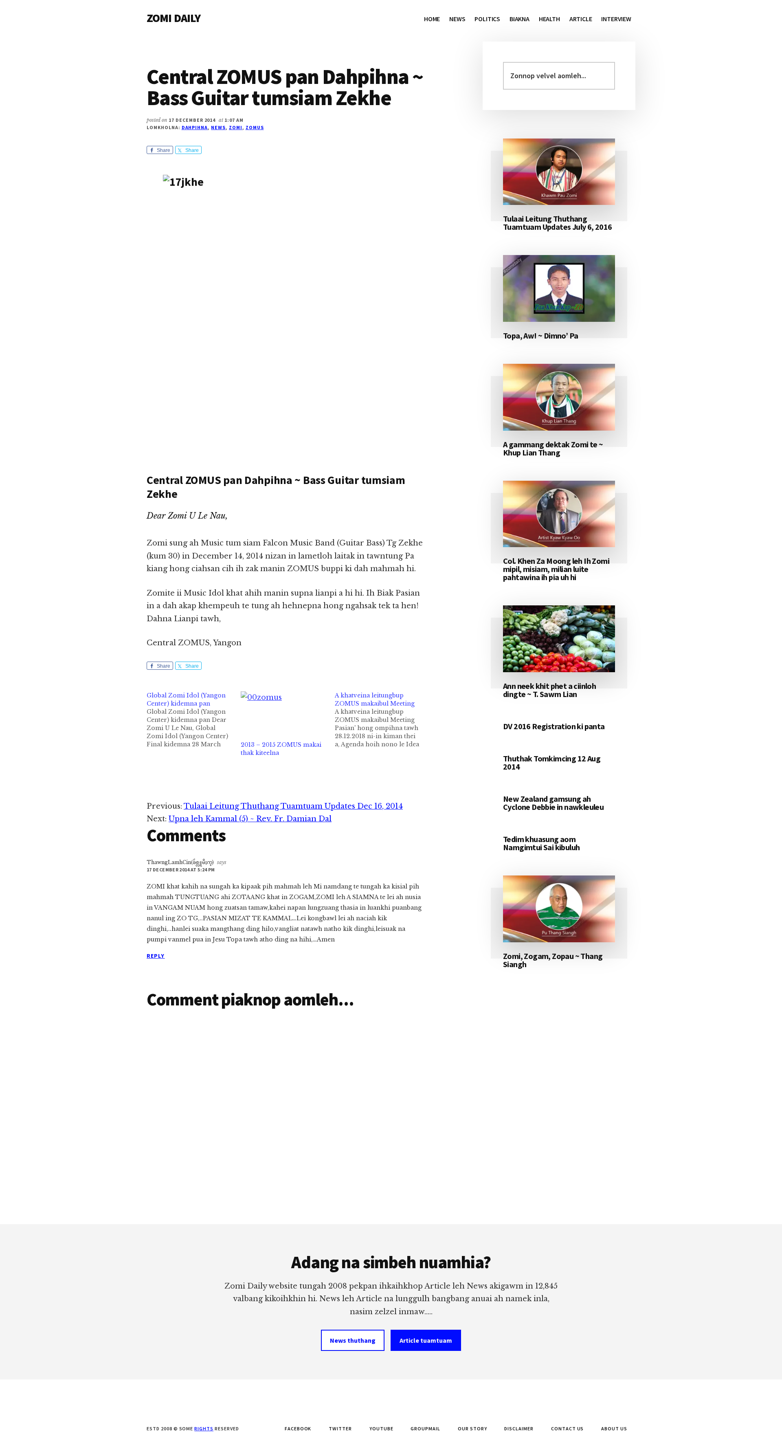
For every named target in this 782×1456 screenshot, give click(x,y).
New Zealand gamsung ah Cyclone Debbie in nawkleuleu (553, 803)
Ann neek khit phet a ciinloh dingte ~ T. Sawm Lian (549, 690)
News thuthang (353, 1340)
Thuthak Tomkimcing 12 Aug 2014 (551, 762)
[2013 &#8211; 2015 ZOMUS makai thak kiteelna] (284, 716)
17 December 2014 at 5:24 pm (181, 870)
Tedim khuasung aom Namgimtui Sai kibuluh (541, 843)
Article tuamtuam (426, 1340)
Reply (156, 955)
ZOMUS (255, 127)
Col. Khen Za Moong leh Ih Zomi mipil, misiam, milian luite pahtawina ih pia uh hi (556, 569)
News (218, 127)
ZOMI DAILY (174, 18)
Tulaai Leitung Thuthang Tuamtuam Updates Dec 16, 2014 (293, 806)
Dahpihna (195, 127)
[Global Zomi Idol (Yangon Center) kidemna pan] (194, 719)
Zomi (235, 127)
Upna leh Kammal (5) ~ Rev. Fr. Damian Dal (250, 818)
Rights (203, 1428)
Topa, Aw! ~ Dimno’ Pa (540, 335)
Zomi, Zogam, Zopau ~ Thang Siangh (552, 960)
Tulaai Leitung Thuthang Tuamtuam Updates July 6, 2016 (557, 222)
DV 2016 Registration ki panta (554, 726)
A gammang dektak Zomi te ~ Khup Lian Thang (553, 448)
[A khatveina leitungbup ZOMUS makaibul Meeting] (382, 719)
